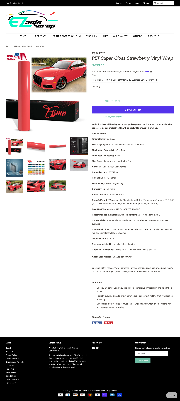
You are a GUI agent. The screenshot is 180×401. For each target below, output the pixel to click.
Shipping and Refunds (15, 362)
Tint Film (92, 36)
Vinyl (24, 36)
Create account (132, 3)
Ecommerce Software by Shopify (103, 391)
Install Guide (11, 372)
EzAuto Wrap (84, 391)
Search (8, 348)
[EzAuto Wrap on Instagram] (97, 349)
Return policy (11, 383)
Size (94, 75)
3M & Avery (120, 36)
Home (8, 46)
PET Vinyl (41, 36)
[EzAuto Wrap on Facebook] (93, 349)
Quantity (96, 86)
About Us (154, 36)
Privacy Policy (11, 355)
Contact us (10, 366)
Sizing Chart (11, 376)
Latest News (55, 342)
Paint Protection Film (67, 36)
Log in (118, 3)
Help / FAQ (10, 369)
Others (137, 36)
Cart (148, 3)
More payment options (112, 117)
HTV (105, 36)
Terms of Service (12, 359)
